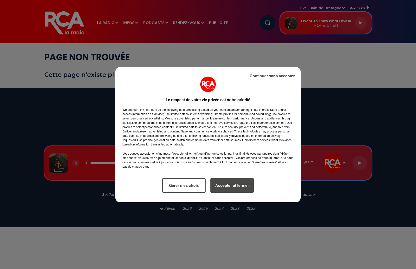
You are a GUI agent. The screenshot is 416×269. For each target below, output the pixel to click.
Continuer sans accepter (272, 76)
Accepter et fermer (232, 185)
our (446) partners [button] (145, 109)
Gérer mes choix (184, 185)
